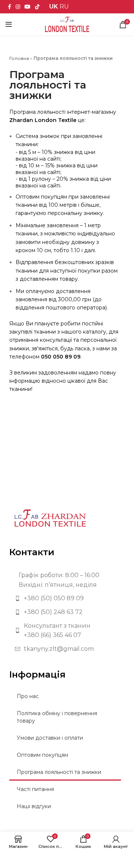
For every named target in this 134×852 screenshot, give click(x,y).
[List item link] (67, 598)
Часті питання (35, 789)
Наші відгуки (34, 806)
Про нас (28, 696)
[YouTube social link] (27, 7)
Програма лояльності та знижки (59, 772)
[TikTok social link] (37, 7)
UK (53, 6)
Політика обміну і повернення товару (57, 717)
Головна (19, 58)
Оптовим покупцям (42, 755)
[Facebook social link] (9, 7)
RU (64, 6)
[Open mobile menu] (9, 24)
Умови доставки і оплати (50, 737)
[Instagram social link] (17, 7)
